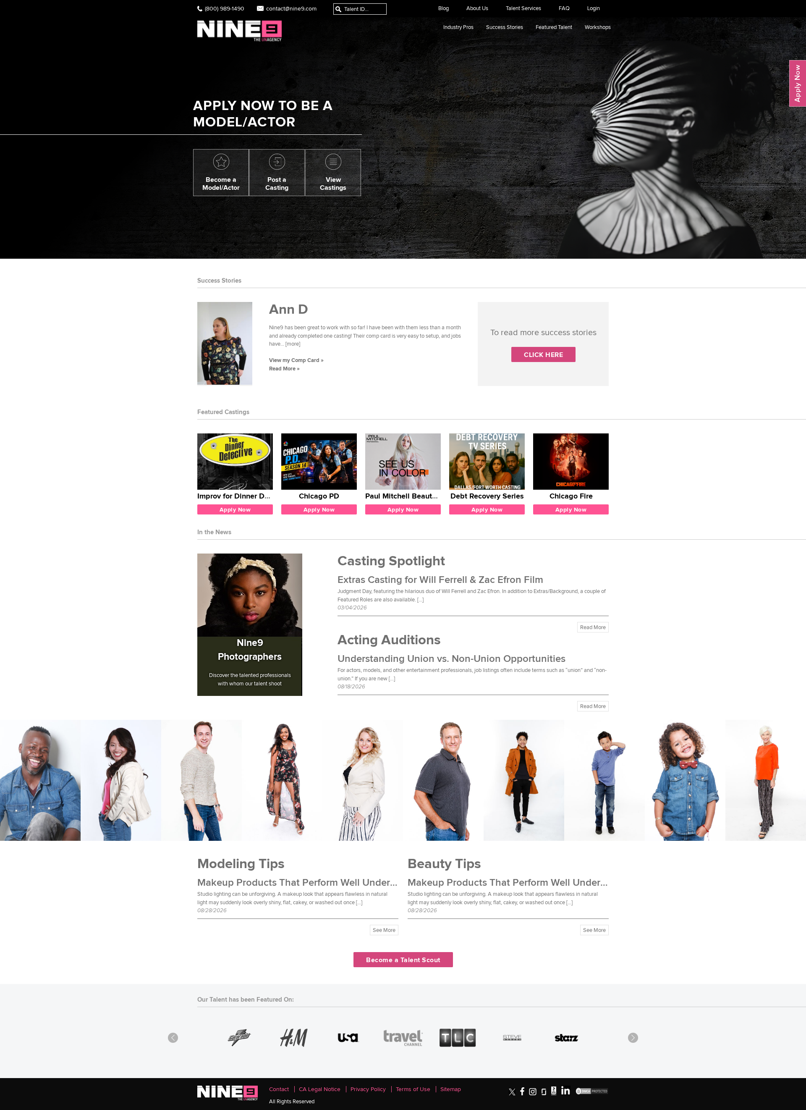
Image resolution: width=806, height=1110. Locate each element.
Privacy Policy (368, 1089)
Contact (279, 1089)
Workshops (598, 27)
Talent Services (523, 8)
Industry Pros (458, 27)
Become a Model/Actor (221, 183)
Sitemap (450, 1089)
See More (384, 930)
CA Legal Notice (319, 1089)
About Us (477, 8)
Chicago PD (319, 495)
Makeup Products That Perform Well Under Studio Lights (324, 883)
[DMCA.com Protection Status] (592, 1093)
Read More (593, 627)
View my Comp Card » (296, 360)
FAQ (564, 8)
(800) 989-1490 (224, 8)
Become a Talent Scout (403, 959)
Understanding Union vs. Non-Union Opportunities (451, 659)
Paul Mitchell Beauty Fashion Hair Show (433, 495)
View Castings (333, 183)
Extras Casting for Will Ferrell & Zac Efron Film (440, 580)
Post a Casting (276, 183)
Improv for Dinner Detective (244, 495)
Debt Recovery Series (487, 495)
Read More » (284, 368)
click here (543, 354)
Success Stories (504, 27)
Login (593, 8)
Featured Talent (554, 27)
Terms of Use (413, 1089)
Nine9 (239, 31)
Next (633, 1038)
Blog (443, 8)
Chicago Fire (571, 495)
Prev (173, 1038)
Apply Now (797, 83)
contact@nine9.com (291, 8)
